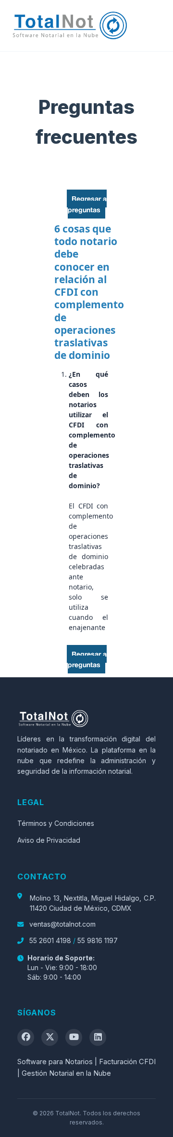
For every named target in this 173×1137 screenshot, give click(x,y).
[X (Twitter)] (49, 1037)
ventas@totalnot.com (61, 924)
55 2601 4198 (50, 940)
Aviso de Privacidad (48, 840)
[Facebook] (25, 1037)
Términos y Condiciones (55, 823)
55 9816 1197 (97, 940)
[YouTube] (73, 1037)
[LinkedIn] (97, 1037)
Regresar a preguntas (87, 203)
